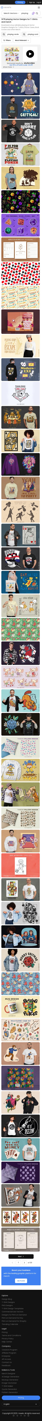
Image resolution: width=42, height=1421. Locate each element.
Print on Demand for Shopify (14, 1321)
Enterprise (6, 1356)
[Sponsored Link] (12, 53)
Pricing (5, 1332)
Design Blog (7, 1299)
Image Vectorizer (9, 1383)
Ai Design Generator (10, 1376)
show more (7, 67)
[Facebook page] (17, 1416)
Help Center (7, 1341)
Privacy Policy (8, 1338)
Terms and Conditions (11, 1335)
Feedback (6, 1365)
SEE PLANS (21, 1281)
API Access (6, 1359)
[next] (24, 1262)
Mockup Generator (10, 1380)
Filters (8, 40)
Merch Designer (8, 1373)
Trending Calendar (10, 1324)
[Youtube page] (24, 1416)
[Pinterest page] (21, 1416)
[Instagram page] (13, 1416)
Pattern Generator (10, 1392)
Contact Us (7, 1362)
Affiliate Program (9, 1353)
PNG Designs (7, 1305)
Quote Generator (9, 1389)
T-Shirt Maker (7, 1386)
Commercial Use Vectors (12, 1311)
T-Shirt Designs (8, 1302)
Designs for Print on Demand (14, 1315)
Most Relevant (21, 40)
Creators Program (9, 1349)
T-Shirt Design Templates (13, 1308)
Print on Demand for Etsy (12, 1318)
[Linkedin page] (28, 1416)
